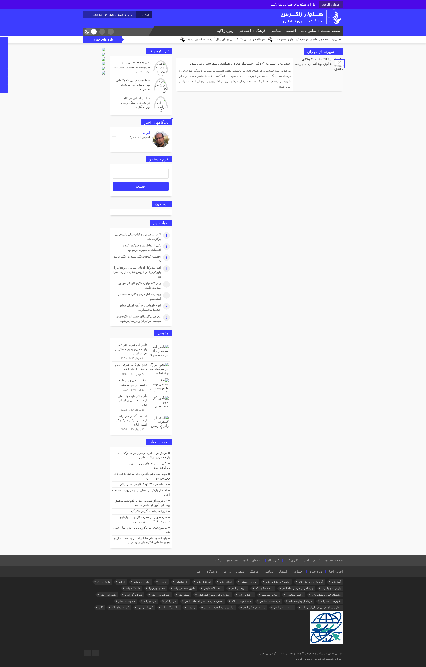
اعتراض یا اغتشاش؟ (140, 137)
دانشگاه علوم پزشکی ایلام (326, 594)
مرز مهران (150, 601)
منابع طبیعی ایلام (283, 607)
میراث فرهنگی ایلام (254, 607)
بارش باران (103, 581)
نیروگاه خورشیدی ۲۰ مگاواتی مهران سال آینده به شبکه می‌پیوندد (226, 39)
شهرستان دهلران (331, 601)
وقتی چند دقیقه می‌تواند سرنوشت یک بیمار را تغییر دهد (308, 39)
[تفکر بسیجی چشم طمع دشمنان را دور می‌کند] (141, 385)
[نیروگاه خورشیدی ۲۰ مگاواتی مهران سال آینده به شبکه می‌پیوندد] (141, 86)
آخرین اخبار (335, 571)
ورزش (226, 571)
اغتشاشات (181, 581)
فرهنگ (261, 31)
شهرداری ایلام (108, 594)
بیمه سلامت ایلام (213, 588)
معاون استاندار (127, 601)
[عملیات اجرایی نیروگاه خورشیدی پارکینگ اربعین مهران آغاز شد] (141, 103)
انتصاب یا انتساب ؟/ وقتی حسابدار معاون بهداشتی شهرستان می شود (240, 63)
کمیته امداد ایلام (120, 607)
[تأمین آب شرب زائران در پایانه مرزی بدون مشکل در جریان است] (141, 351)
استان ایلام (226, 581)
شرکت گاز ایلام (133, 594)
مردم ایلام (170, 601)
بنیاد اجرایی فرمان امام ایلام (297, 588)
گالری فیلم (292, 560)
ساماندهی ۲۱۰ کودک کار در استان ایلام (143, 484)
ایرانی (146, 133)
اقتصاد (291, 31)
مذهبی (240, 571)
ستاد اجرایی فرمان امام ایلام (213, 594)
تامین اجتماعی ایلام (184, 588)
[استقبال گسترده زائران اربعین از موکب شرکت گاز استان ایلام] (141, 422)
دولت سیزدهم (269, 594)
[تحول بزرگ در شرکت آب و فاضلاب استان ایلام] (141, 369)
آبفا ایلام (336, 581)
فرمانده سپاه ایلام (270, 601)
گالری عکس (312, 560)
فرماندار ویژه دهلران (300, 601)
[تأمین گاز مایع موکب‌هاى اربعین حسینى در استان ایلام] (141, 403)
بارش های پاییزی (331, 588)
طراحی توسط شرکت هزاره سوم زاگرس (319, 658)
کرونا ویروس (145, 607)
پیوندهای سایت (252, 560)
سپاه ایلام (184, 594)
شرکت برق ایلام (160, 594)
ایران (122, 581)
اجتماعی (245, 31)
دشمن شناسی (295, 594)
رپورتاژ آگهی (225, 31)
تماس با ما (308, 31)
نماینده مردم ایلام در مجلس (219, 607)
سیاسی (275, 31)
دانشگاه (212, 571)
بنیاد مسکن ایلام (264, 588)
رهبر (199, 571)
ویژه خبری (315, 571)
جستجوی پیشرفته (226, 560)
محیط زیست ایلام (241, 601)
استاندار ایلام (204, 581)
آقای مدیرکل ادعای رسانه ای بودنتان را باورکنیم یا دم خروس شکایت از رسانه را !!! (137, 272)
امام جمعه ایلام (142, 581)
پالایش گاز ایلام (170, 607)
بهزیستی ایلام (238, 588)
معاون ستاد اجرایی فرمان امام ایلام (321, 607)
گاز (101, 607)
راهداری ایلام (245, 594)
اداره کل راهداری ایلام (277, 581)
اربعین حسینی (248, 581)
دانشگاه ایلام (133, 588)
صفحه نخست (331, 31)
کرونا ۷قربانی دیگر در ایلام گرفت (147, 511)
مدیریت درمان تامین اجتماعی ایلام (203, 601)
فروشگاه (273, 560)
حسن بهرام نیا (157, 588)
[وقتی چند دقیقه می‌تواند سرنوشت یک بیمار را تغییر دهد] (141, 68)
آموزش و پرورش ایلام (311, 581)
